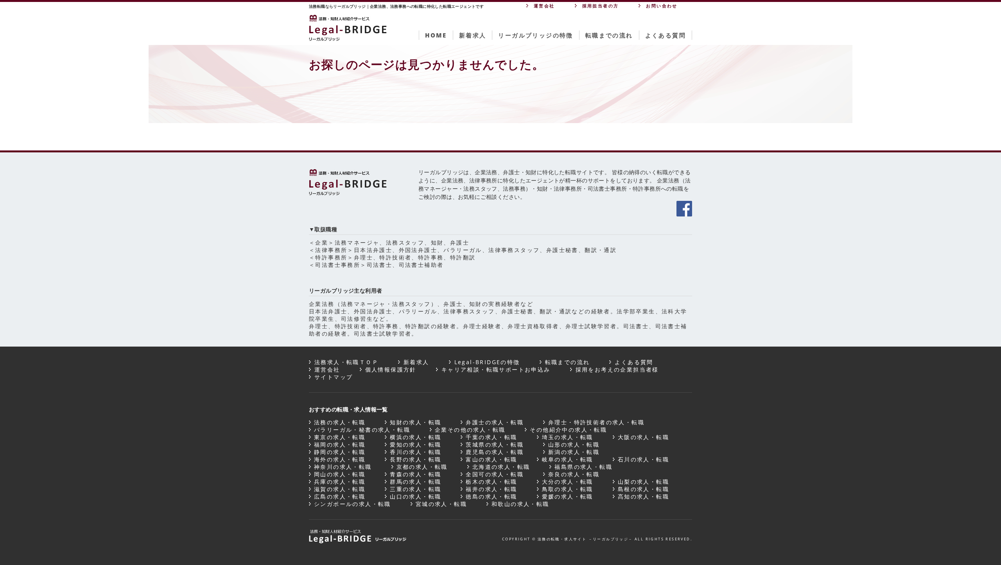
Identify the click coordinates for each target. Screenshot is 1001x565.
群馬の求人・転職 (415, 481)
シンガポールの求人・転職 (352, 504)
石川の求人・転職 (643, 459)
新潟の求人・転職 (573, 452)
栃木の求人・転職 (491, 481)
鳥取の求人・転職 (567, 489)
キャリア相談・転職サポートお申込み (496, 369)
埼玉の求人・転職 (567, 437)
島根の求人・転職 (643, 489)
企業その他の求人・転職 (470, 429)
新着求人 (472, 35)
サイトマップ (333, 377)
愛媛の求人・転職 (567, 496)
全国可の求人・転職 (495, 474)
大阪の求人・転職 (643, 437)
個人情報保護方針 (390, 369)
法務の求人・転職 (339, 422)
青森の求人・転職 (415, 474)
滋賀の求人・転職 (339, 489)
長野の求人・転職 (415, 459)
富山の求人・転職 (491, 459)
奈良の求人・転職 (573, 474)
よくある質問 (665, 35)
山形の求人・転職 (573, 444)
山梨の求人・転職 (643, 481)
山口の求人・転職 (415, 496)
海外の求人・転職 (339, 459)
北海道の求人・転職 (501, 466)
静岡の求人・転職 (339, 452)
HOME (436, 35)
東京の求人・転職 (339, 437)
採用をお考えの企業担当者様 (617, 369)
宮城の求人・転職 (441, 504)
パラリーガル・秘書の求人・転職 (362, 429)
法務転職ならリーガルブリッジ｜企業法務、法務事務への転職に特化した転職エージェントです (396, 6)
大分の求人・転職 (567, 481)
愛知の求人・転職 (415, 444)
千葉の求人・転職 (491, 437)
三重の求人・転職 (415, 489)
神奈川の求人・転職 (343, 466)
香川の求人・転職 (415, 452)
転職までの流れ (609, 35)
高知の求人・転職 (643, 496)
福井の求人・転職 (491, 489)
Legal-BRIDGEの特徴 (487, 362)
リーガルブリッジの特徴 (535, 35)
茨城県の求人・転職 (495, 444)
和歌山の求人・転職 (520, 504)
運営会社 (327, 369)
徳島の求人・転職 (491, 496)
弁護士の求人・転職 (495, 422)
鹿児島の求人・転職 (495, 452)
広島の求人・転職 (339, 496)
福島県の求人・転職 (583, 466)
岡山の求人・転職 (339, 474)
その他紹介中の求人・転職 (568, 429)
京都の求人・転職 (422, 466)
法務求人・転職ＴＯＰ (346, 362)
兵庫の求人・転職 (339, 481)
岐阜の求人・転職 (567, 459)
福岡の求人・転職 (339, 444)
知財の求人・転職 (415, 422)
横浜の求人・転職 (415, 437)
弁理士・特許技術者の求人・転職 (596, 422)
